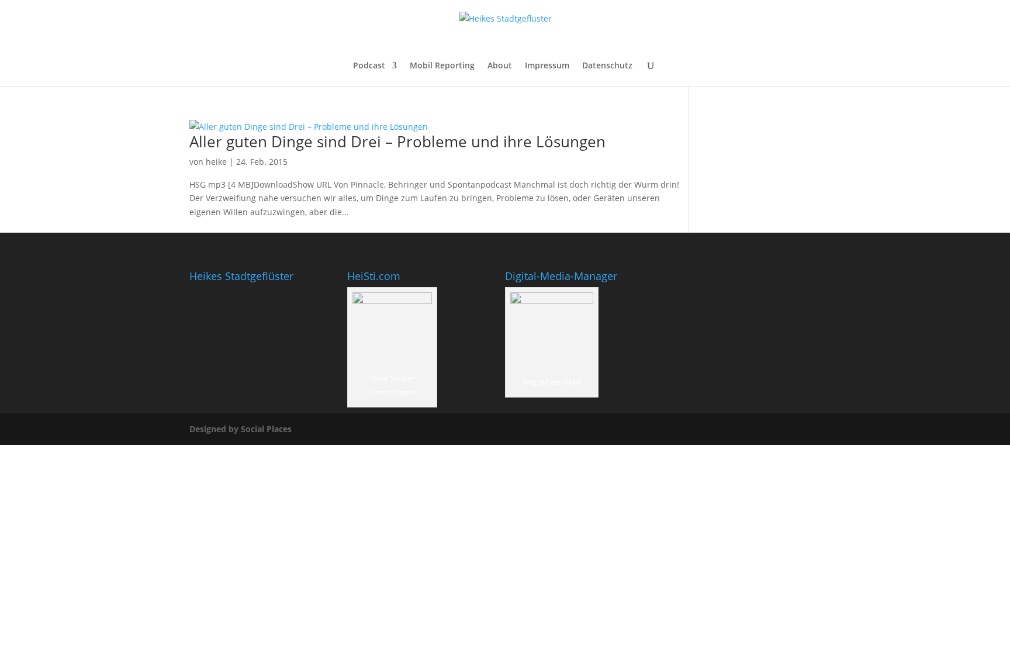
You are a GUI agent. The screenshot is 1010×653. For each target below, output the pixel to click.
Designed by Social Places (240, 428)
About (499, 66)
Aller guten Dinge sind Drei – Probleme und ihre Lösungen (397, 141)
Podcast (369, 66)
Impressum (547, 66)
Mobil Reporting (442, 66)
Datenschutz (607, 66)
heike (216, 161)
